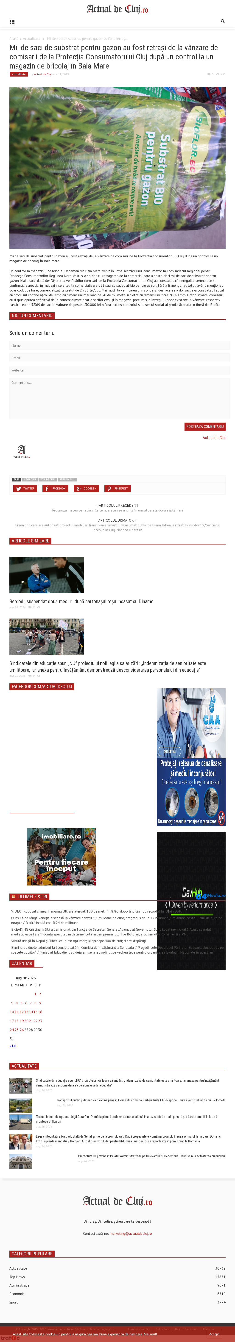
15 (36, 1011)
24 (12, 1029)
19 (22, 1020)
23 (40, 1020)
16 (40, 1011)
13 (26, 1011)
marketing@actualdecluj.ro (131, 1233)
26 (22, 1029)
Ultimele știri (32, 896)
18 (17, 1020)
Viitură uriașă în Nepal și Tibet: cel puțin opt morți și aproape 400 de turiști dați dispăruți (78, 940)
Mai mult (151, 1334)
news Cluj (30, 479)
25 (17, 1029)
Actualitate (32, 38)
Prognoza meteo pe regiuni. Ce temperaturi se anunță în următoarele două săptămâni (117, 510)
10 (12, 1011)
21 (31, 1020)
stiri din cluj (67, 479)
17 (12, 1020)
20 (26, 1020)
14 (31, 1011)
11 (17, 1011)
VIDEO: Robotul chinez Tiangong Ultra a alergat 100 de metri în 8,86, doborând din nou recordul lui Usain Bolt (96, 911)
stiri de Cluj (47, 479)
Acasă (13, 38)
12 (22, 1011)
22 (36, 1020)
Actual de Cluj (43, 74)
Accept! (214, 1334)
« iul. (12, 1045)
